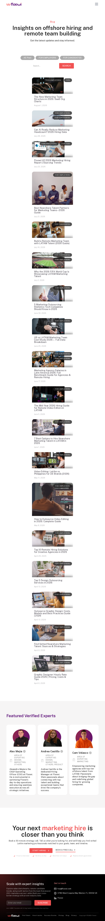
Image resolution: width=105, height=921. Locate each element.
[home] (15, 4)
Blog (67, 915)
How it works (37, 915)
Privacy (74, 915)
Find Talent (26, 915)
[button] (96, 4)
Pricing (61, 915)
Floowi (60, 898)
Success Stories (50, 915)
